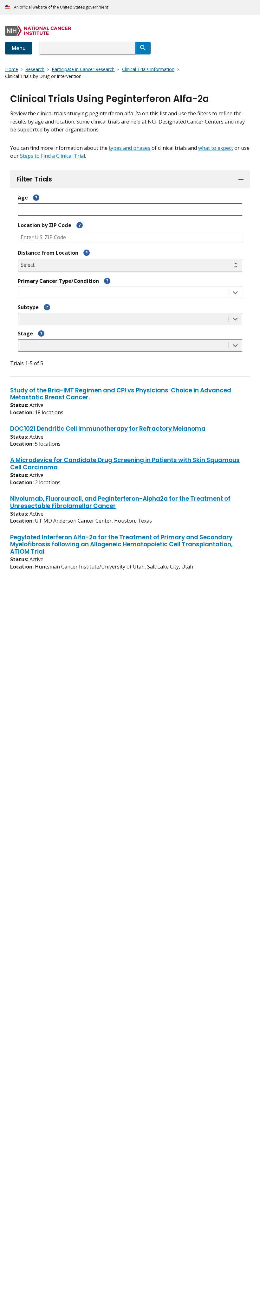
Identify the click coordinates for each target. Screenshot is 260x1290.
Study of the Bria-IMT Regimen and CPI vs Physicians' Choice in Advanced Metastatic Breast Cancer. (120, 394)
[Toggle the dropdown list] (235, 293)
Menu (18, 48)
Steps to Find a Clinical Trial (52, 155)
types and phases (129, 147)
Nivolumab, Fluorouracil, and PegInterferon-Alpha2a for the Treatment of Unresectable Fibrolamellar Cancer (120, 502)
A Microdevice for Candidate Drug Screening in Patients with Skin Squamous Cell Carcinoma (125, 464)
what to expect (215, 147)
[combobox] (87, 48)
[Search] (143, 48)
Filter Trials (34, 179)
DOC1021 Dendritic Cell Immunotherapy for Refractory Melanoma (107, 429)
